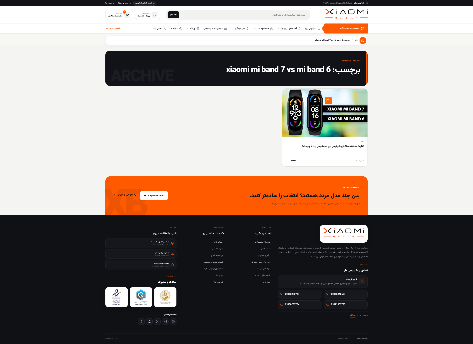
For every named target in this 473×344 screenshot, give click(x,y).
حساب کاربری (217, 242)
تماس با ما (218, 282)
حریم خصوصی (217, 248)
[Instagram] (173, 321)
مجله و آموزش (122, 3)
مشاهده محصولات (156, 195)
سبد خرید (266, 282)
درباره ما (108, 3)
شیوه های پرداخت (262, 275)
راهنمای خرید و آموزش (127, 194)
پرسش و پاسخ (217, 255)
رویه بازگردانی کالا (263, 268)
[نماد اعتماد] (116, 297)
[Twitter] (157, 321)
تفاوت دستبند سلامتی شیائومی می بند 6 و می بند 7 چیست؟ (333, 146)
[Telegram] (165, 321)
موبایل (352, 315)
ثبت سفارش (265, 248)
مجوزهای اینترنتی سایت (213, 268)
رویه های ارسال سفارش (260, 262)
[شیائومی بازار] (346, 14)
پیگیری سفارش (264, 255)
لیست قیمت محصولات (213, 262)
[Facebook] (141, 321)
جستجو (173, 14)
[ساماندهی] (165, 297)
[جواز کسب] (141, 297)
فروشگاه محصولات (262, 242)
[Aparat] (149, 321)
